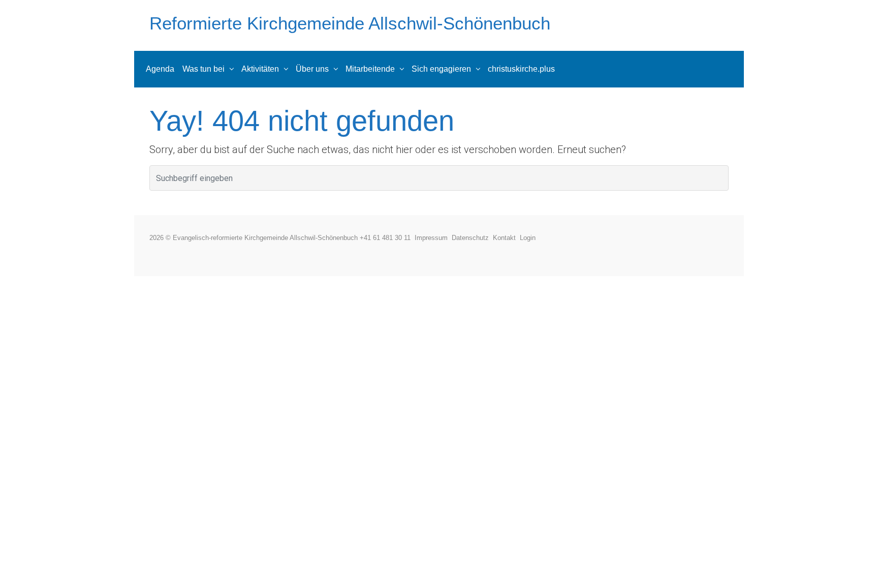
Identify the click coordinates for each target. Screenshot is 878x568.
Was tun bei (203, 69)
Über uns (312, 69)
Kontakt (506, 238)
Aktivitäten (260, 69)
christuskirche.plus (521, 69)
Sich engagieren (441, 69)
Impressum (433, 238)
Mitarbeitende (370, 69)
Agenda (160, 69)
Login (528, 238)
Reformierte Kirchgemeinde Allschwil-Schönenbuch (349, 23)
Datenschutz (472, 238)
